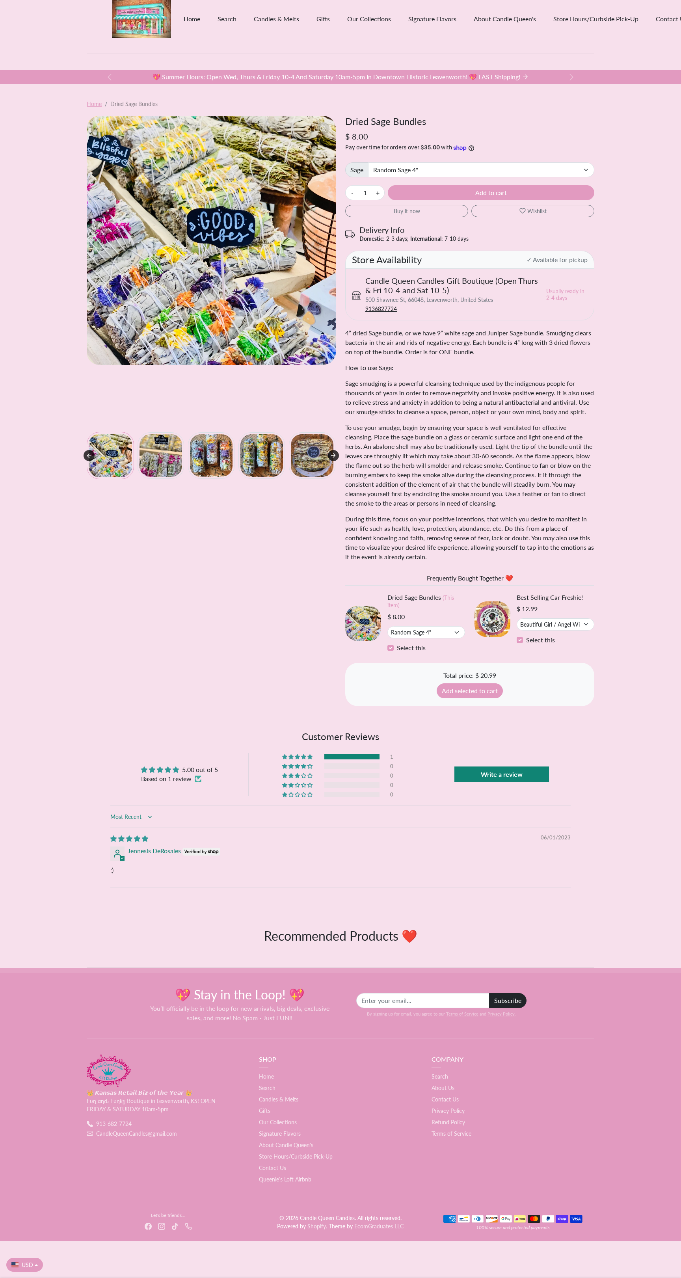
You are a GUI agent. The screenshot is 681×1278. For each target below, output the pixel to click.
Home (192, 18)
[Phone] (188, 1225)
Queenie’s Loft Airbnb (285, 1179)
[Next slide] (333, 455)
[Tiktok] (175, 1225)
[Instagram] (161, 1225)
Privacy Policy (501, 1013)
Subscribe (507, 1000)
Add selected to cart (470, 690)
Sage (356, 169)
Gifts (323, 18)
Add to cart (491, 192)
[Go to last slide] (89, 455)
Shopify (316, 1226)
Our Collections (369, 18)
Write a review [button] (502, 774)
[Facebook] (148, 1225)
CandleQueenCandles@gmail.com (136, 1133)
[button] (110, 455)
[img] (129, 838)
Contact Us (272, 1168)
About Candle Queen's (505, 18)
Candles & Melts (276, 18)
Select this (411, 647)
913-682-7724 (114, 1123)
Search (227, 18)
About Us (443, 1088)
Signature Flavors (432, 18)
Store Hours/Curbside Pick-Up (595, 18)
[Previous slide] (87, 956)
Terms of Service (462, 1013)
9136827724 (381, 308)
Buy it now (407, 211)
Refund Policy (448, 1122)
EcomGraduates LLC (379, 1226)
